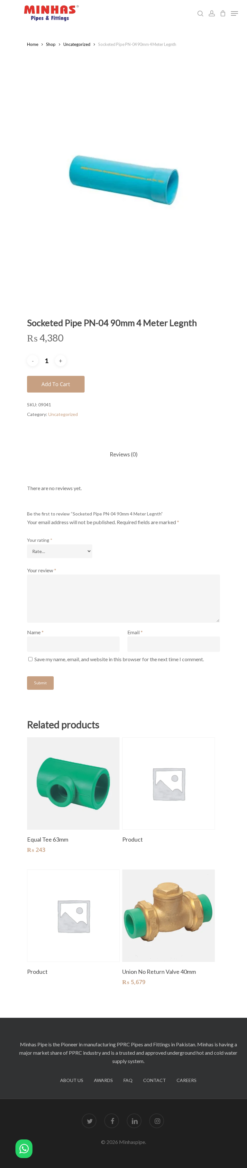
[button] (23, 1150)
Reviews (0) (124, 454)
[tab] (123, 455)
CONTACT (154, 1080)
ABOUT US (71, 1080)
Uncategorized (76, 44)
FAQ (128, 1080)
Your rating (39, 540)
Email (135, 632)
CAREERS (187, 1080)
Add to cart (55, 384)
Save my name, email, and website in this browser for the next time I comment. (119, 659)
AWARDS (103, 1080)
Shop (51, 44)
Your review (41, 570)
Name (35, 632)
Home (32, 44)
